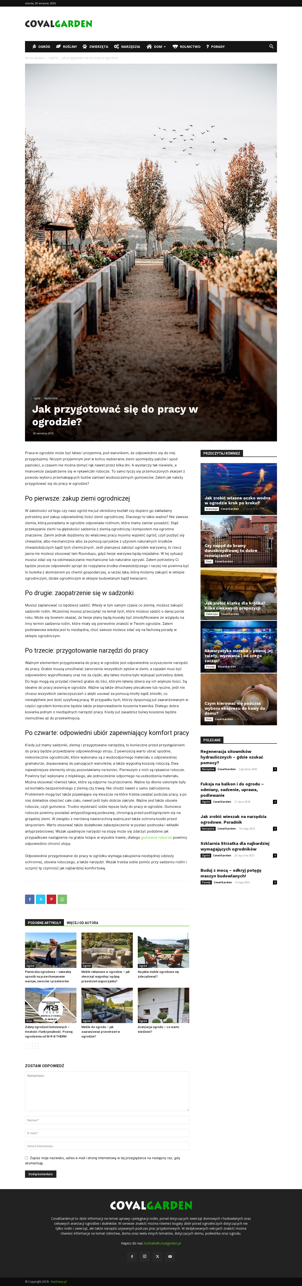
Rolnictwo (190, 46)
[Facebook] (29, 899)
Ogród (44, 46)
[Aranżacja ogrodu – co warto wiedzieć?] (163, 1005)
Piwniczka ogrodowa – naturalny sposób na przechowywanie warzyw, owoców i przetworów (48, 976)
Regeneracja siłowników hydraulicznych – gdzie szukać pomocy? (232, 757)
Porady (218, 46)
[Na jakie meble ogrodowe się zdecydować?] (163, 950)
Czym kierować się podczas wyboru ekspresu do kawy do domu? (235, 708)
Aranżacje (212, 508)
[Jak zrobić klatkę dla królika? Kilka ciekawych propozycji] (239, 594)
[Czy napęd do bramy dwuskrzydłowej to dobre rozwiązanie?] (239, 542)
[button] (271, 47)
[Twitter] (40, 899)
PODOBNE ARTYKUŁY (44, 923)
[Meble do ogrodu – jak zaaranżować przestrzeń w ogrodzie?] (107, 1005)
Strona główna (34, 58)
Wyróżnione (50, 398)
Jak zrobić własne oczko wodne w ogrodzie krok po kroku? (238, 500)
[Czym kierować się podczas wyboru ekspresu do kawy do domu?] (239, 699)
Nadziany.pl (59, 1282)
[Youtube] (170, 1256)
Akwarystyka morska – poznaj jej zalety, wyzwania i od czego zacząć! (239, 655)
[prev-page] (28, 1046)
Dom (158, 46)
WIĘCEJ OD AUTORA (82, 923)
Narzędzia (130, 46)
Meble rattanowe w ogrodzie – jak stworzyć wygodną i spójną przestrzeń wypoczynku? (105, 976)
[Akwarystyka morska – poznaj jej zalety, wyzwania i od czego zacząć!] (239, 647)
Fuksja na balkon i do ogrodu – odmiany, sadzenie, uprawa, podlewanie (232, 790)
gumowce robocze (156, 837)
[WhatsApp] (62, 899)
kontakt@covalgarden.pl (162, 1243)
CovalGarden (230, 508)
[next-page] (35, 1046)
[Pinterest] (51, 899)
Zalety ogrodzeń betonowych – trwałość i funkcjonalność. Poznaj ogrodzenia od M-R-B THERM (48, 1031)
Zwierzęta (98, 46)
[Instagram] (144, 1256)
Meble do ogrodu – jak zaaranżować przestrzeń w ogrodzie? (100, 1031)
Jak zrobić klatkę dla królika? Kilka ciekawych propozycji (235, 605)
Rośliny (70, 46)
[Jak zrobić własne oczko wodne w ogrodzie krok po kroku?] (239, 489)
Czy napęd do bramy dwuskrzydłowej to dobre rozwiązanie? (231, 550)
